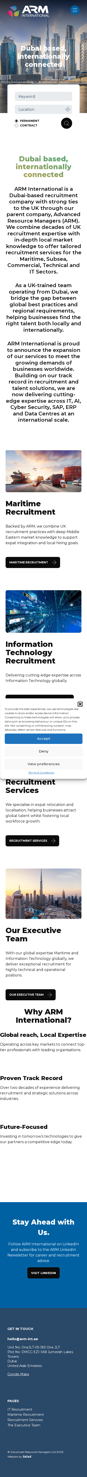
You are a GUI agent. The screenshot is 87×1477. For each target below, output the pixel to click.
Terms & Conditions (41, 772)
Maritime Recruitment (25, 1415)
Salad (27, 1456)
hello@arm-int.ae (22, 1339)
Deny (43, 751)
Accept (43, 738)
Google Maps (18, 1374)
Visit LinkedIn (43, 1273)
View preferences (44, 764)
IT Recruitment (19, 1409)
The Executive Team (23, 1425)
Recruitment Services (25, 1420)
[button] (80, 704)
